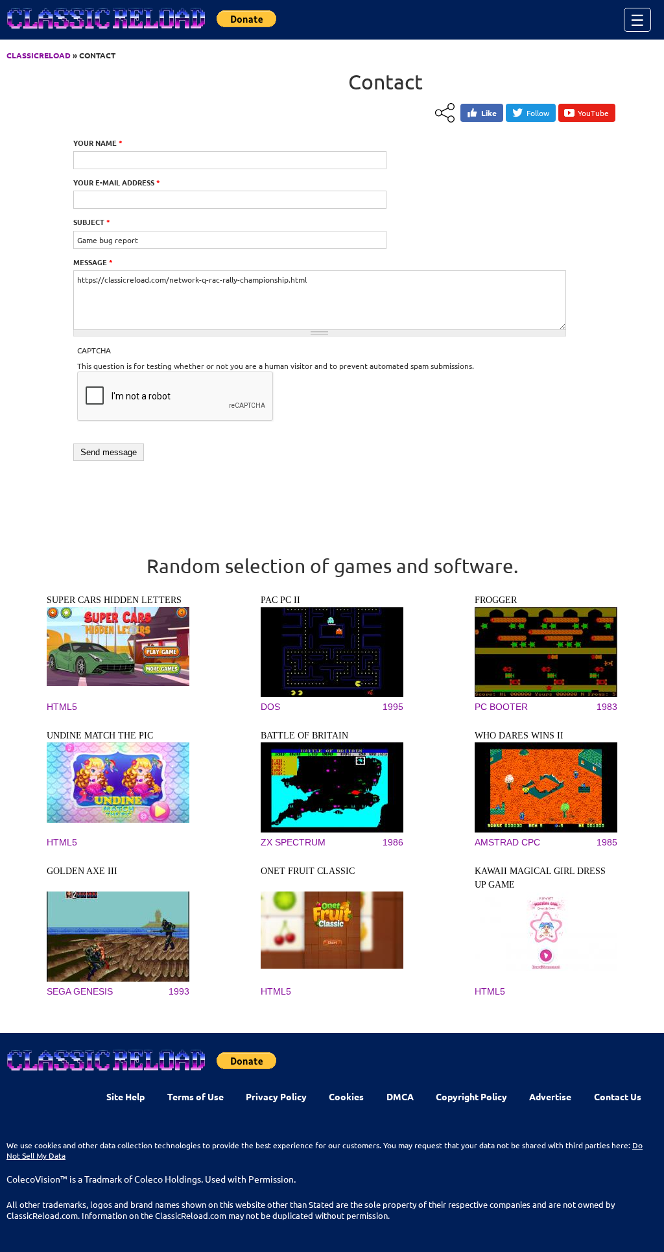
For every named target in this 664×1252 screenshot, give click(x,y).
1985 (607, 842)
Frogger (496, 600)
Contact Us (617, 1096)
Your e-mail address (116, 182)
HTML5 (62, 707)
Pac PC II (280, 600)
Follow (538, 113)
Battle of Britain (304, 735)
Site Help (125, 1096)
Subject (91, 222)
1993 (179, 991)
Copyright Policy (471, 1096)
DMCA (400, 1096)
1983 (607, 707)
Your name (98, 142)
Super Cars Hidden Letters (114, 600)
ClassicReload (38, 55)
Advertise (550, 1096)
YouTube (593, 113)
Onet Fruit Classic (308, 871)
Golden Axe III (82, 871)
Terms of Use (195, 1096)
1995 (393, 707)
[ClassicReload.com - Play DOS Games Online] (105, 31)
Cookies (346, 1096)
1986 (393, 842)
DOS (270, 707)
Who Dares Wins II (519, 735)
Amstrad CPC (507, 842)
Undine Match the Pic (100, 735)
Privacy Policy (276, 1096)
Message (93, 262)
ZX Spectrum (293, 842)
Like (489, 113)
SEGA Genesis (80, 991)
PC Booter (501, 707)
